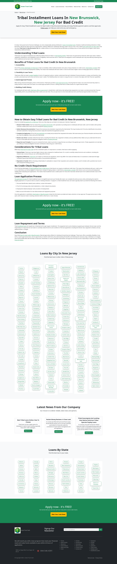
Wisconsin (95, 475)
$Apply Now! (99, 6)
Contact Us (91, 6)
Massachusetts (51, 469)
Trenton (21, 268)
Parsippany (36, 308)
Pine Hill (66, 367)
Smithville (80, 368)
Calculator (78, 544)
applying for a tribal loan (32, 122)
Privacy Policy (79, 547)
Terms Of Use (79, 545)
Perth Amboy (21, 319)
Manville (66, 360)
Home (52, 6)
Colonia (36, 356)
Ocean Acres (36, 367)
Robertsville (51, 382)
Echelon (51, 349)
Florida (21, 491)
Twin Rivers (96, 342)
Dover (36, 363)
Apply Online (64, 542)
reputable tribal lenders (47, 125)
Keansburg (81, 314)
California (21, 476)
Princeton (21, 370)
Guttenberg (66, 298)
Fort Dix (96, 371)
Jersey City (21, 275)
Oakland (51, 375)
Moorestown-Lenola (51, 326)
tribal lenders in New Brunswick (40, 194)
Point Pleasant (36, 345)
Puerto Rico (96, 488)
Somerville (51, 391)
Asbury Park (51, 278)
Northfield (95, 307)
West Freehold (51, 315)
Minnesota (51, 476)
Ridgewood (36, 268)
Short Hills (51, 311)
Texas (80, 483)
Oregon (81, 461)
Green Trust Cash (26, 6)
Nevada (66, 461)
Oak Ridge (66, 338)
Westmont (51, 338)
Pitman (96, 278)
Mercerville (51, 331)
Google (92, 542)
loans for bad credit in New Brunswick (30, 235)
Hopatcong (51, 318)
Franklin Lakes (66, 335)
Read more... (28, 431)
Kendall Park (66, 371)
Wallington (66, 294)
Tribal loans (33, 156)
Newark (21, 272)
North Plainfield (36, 294)
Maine (51, 461)
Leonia (81, 356)
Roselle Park (51, 342)
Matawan (80, 337)
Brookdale (66, 386)
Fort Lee (21, 348)
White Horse (81, 330)
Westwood (66, 320)
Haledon (81, 383)
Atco (96, 349)
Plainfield (21, 323)
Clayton (96, 282)
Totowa (66, 342)
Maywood (80, 285)
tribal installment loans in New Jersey (39, 168)
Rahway (21, 374)
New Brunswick (21, 315)
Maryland (51, 465)
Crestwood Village (95, 304)
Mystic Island (95, 386)
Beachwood (66, 356)
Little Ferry (66, 345)
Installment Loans (95, 550)
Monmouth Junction (81, 318)
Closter (96, 296)
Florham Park (51, 371)
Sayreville (21, 337)
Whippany (95, 271)
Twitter (92, 544)
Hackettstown (80, 266)
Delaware (21, 487)
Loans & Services (59, 6)
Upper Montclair (66, 267)
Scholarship (79, 542)
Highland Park (51, 285)
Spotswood (96, 345)
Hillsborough (36, 305)
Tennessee (81, 480)
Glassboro (36, 290)
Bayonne (21, 297)
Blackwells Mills (81, 281)
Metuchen (51, 289)
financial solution (19, 240)
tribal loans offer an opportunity (39, 90)
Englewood (21, 378)
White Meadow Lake (81, 360)
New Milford (36, 378)
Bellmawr (66, 305)
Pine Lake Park (81, 323)
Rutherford (36, 348)
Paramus (21, 388)
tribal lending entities (60, 55)
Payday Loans (94, 549)
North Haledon (96, 285)
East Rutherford (81, 288)
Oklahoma (66, 491)
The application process (21, 179)
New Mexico (66, 472)
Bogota (81, 386)
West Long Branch (95, 300)
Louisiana (36, 491)
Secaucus (36, 312)
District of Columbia (95, 483)
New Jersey (22, 12)
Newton (96, 315)
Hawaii (36, 465)
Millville (21, 385)
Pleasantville (36, 323)
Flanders (81, 365)
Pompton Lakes (66, 327)
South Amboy (80, 345)
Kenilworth (96, 322)
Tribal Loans (44, 28)
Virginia (96, 464)
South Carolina (81, 472)
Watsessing (96, 382)
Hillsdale (66, 389)
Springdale (51, 275)
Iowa (36, 480)
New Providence (51, 345)
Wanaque (66, 324)
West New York (21, 326)
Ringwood (66, 302)
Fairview (51, 293)
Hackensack (21, 334)
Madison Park (95, 335)
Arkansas (21, 472)
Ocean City (66, 316)
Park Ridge (81, 375)
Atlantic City (21, 352)
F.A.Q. (62, 549)
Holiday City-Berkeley (51, 386)
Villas (81, 307)
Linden (21, 341)
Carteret (36, 279)
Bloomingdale (95, 375)
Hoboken (21, 312)
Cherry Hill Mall (51, 364)
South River (36, 388)
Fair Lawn (21, 356)
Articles (78, 540)
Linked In (93, 545)
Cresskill (81, 372)
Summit (36, 297)
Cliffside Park (36, 275)
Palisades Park (36, 326)
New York (66, 476)
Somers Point (65, 375)
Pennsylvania (81, 465)
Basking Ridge (95, 356)
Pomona (96, 275)
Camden (21, 294)
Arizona (21, 469)
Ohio (66, 487)
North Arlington (36, 385)
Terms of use (91, 558)
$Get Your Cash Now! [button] (58, 32)
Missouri (51, 483)
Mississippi (51, 480)
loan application (41, 133)
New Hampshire (66, 465)
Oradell (96, 338)
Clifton (21, 286)
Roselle (36, 301)
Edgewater (51, 322)
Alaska (21, 465)
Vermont (81, 491)
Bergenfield (21, 381)
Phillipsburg (51, 282)
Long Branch (21, 363)
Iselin (36, 359)
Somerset (36, 286)
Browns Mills (81, 277)
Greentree (66, 331)
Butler (95, 353)
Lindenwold (36, 315)
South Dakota (80, 476)
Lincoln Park (66, 364)
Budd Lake (81, 296)
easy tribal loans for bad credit (91, 46)
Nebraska (51, 491)
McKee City (81, 334)
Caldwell (81, 390)
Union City (21, 308)
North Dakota (65, 483)
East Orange (21, 305)
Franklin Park (51, 356)
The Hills (66, 353)
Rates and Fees (65, 547)
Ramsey (51, 300)
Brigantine (95, 367)
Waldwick (80, 270)
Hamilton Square (66, 291)
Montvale (95, 311)
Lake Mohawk (80, 326)
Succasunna (81, 310)
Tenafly (51, 271)
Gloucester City (66, 313)
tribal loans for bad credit (26, 149)
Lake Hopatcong (66, 378)
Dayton (96, 318)
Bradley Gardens (51, 335)
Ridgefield (66, 309)
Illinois (36, 472)
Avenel (36, 374)
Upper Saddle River (95, 326)
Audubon (95, 293)
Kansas (36, 483)
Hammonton (51, 304)
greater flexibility (33, 75)
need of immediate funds (69, 45)
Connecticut (21, 483)
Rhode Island (81, 469)
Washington (96, 468)
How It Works (69, 6)
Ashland (81, 341)
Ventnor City (81, 352)
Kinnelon (81, 292)
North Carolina (66, 480)
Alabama (21, 461)
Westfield (21, 367)
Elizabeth (21, 283)
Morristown (36, 330)
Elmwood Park (36, 319)
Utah (81, 487)
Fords (51, 378)
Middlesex (51, 307)
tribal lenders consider (91, 68)
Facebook (93, 540)
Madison (36, 381)
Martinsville (66, 271)
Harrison (36, 337)
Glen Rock (66, 275)
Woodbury (81, 299)
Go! (100, 529)
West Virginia (95, 472)
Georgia (36, 461)
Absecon (81, 379)
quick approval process (62, 82)
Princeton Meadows (51, 266)
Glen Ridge (96, 364)
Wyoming (95, 479)
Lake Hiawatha (81, 274)
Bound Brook (66, 287)
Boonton (96, 289)
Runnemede (96, 331)
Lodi (36, 272)
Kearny (21, 345)
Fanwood (95, 378)
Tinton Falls (36, 341)
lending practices (48, 126)
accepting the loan (52, 139)
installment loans (22, 226)
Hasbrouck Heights (66, 279)
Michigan (51, 472)
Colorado (21, 480)
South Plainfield (36, 283)
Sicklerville (21, 330)
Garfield (21, 359)
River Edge (66, 283)
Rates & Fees (77, 6)
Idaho (36, 469)
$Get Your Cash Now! (58, 109)
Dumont (36, 370)
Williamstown (51, 296)
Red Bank (51, 367)
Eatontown (51, 353)
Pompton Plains (66, 349)
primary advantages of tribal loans (29, 68)
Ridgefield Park (51, 360)
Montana (51, 487)
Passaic (21, 301)
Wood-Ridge (81, 303)
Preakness (36, 352)
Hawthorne (36, 334)
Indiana (36, 476)
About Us (84, 6)
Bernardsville (95, 360)
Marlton (66, 382)
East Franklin (81, 348)
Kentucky (36, 487)
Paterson (21, 279)
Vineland (21, 290)
